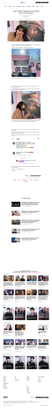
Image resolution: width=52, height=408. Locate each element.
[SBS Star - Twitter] (39, 397)
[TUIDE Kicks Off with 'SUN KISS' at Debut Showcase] (32, 342)
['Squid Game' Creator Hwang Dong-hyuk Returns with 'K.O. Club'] (43, 342)
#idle (6, 334)
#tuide (4, 349)
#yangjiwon (16, 336)
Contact (39, 381)
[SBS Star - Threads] (47, 2)
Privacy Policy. (9, 405)
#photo (8, 334)
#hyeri (27, 285)
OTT (27, 386)
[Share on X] (38, 175)
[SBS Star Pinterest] (41, 2)
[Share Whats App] (32, 175)
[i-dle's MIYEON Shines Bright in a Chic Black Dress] (43, 327)
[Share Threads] (35, 175)
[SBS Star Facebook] (38, 2)
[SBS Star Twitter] (39, 2)
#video (35, 285)
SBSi (26, 271)
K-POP (14, 6)
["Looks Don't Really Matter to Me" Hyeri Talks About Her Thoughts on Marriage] (32, 278)
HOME (6, 6)
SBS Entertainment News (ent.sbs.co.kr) (32, 272)
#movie (44, 349)
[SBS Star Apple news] (43, 2)
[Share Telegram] (34, 175)
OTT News (28, 392)
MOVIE (24, 6)
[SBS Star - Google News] (46, 2)
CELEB (42, 6)
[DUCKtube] (44, 2)
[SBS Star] (5, 397)
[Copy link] (31, 175)
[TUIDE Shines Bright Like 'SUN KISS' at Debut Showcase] (8, 342)
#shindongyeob (40, 300)
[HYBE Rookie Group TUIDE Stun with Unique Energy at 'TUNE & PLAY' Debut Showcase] (20, 342)
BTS (15, 378)
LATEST (9, 6)
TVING (28, 389)
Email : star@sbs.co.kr (31, 401)
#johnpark (18, 300)
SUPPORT (26, 181)
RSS (38, 378)
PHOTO (33, 6)
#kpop (43, 286)
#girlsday (9, 287)
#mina (7, 287)
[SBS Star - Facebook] (38, 397)
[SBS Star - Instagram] (36, 397)
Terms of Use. (5, 405)
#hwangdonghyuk (40, 349)
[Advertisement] (26, 81)
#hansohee (11, 300)
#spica (19, 336)
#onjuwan (4, 287)
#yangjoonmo (22, 336)
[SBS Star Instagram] (36, 2)
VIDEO (38, 6)
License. (13, 405)
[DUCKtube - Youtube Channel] (44, 397)
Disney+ (28, 391)
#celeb (12, 287)
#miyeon (4, 334)
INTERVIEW (29, 6)
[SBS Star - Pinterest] (41, 397)
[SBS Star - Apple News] (43, 397)
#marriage (16, 287)
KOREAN (4, 2)
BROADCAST (19, 6)
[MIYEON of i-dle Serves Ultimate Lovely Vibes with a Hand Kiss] (8, 327)
